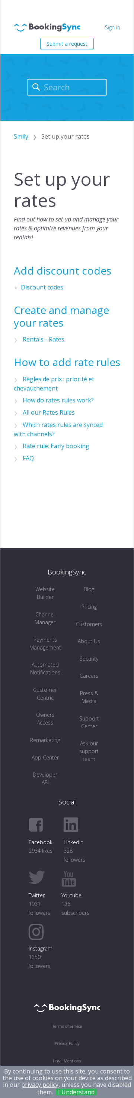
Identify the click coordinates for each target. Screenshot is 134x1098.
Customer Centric (45, 693)
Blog (89, 589)
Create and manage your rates (61, 316)
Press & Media (89, 697)
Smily (21, 136)
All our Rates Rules (49, 412)
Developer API (45, 778)
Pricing (89, 606)
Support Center (89, 722)
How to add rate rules (67, 362)
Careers (89, 675)
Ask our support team (89, 751)
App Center (45, 757)
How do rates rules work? (58, 400)
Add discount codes (62, 270)
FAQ (28, 458)
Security (89, 658)
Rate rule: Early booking (56, 446)
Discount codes (42, 287)
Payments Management (45, 643)
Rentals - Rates (43, 339)
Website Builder (45, 593)
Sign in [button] (112, 27)
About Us (89, 641)
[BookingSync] (67, 1007)
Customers (89, 624)
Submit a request (67, 43)
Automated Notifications (45, 668)
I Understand (76, 1092)
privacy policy (39, 1085)
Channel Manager (45, 618)
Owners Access (45, 718)
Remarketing (45, 740)
